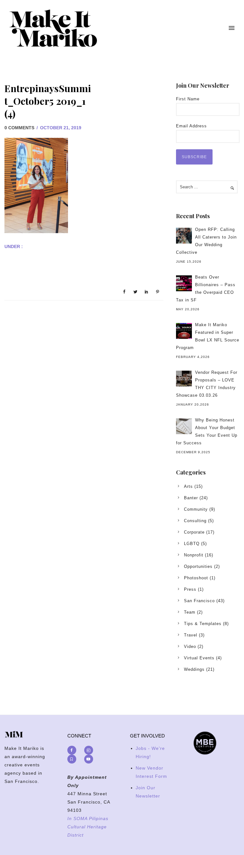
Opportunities (198, 566)
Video (190, 646)
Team (189, 612)
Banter (191, 497)
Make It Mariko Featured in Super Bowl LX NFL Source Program (207, 336)
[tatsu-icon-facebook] (73, 750)
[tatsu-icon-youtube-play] (88, 759)
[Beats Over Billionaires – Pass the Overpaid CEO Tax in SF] (184, 283)
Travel (190, 635)
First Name (188, 99)
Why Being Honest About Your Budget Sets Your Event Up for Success (206, 431)
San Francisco (199, 600)
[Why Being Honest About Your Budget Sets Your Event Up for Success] (184, 426)
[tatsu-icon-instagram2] (90, 750)
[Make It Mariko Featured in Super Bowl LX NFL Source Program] (184, 331)
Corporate (194, 532)
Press (190, 589)
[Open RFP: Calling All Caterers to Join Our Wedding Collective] (184, 236)
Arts (188, 486)
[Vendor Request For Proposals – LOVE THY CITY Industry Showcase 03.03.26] (184, 379)
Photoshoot (196, 578)
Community (196, 509)
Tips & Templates (202, 623)
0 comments (19, 127)
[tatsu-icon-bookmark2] (73, 759)
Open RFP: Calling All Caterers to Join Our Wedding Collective (206, 241)
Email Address (191, 126)
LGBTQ (192, 543)
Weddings (194, 669)
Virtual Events (199, 658)
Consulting (195, 520)
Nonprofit (193, 555)
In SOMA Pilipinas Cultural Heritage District (87, 827)
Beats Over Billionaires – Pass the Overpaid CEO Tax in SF (205, 288)
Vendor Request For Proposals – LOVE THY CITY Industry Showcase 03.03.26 (206, 384)
